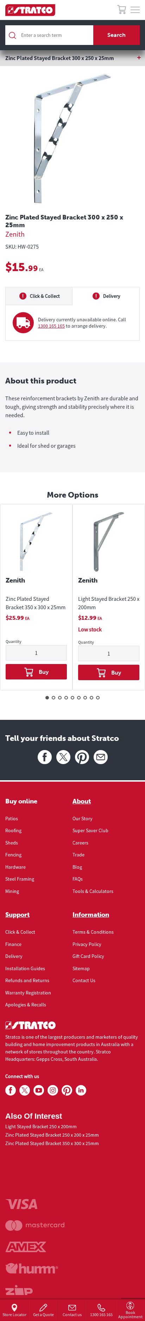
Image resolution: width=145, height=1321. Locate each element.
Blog (77, 867)
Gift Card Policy (88, 956)
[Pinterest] (82, 757)
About (81, 801)
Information (90, 915)
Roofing (13, 830)
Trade (78, 855)
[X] (63, 757)
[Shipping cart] (121, 10)
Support (17, 915)
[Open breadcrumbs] (72, 58)
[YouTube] (38, 1090)
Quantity (13, 641)
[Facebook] (45, 757)
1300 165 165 (51, 326)
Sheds (11, 843)
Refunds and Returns (27, 980)
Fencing (13, 855)
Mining (12, 891)
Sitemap (81, 968)
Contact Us (83, 980)
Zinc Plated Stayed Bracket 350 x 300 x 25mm (35, 603)
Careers (80, 843)
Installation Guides (25, 968)
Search (116, 35)
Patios (11, 818)
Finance (13, 944)
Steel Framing (19, 879)
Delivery (14, 956)
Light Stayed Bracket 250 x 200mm (108, 603)
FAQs (77, 879)
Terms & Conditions (93, 932)
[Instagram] (53, 1090)
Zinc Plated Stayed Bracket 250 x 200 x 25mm (52, 1135)
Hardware (15, 867)
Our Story (82, 818)
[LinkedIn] (81, 1090)
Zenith (15, 234)
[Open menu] (135, 10)
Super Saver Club (90, 830)
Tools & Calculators (92, 891)
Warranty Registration (28, 993)
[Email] (101, 757)
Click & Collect (20, 932)
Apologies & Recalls (25, 1004)
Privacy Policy (86, 944)
